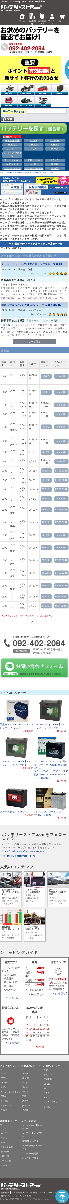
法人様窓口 (32, 22)
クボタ (4, 1128)
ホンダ (4, 1073)
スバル (25, 1087)
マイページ (52, 22)
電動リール (33, 160)
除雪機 (55, 164)
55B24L (46, 452)
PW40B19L (61, 596)
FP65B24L (61, 471)
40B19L (55, 140)
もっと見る (34, 341)
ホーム (22, 21)
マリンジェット (12, 168)
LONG (55, 160)
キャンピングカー (33, 168)
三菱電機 (48, 1079)
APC (46, 1070)
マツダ (25, 1092)
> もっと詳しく (12, 997)
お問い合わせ (7, 1196)
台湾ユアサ (12, 164)
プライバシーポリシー (50, 1193)
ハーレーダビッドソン (11, 1092)
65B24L (12, 144)
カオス (55, 149)
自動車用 (29, 172)
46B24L (46, 471)
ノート (52, 172)
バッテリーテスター (31, 1158)
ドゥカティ (6, 1101)
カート (62, 21)
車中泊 (55, 168)
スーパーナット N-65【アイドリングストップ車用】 (32, 264)
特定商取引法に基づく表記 (24, 1193)
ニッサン (44, 172)
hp (45, 1088)
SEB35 (55, 144)
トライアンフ (7, 1105)
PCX (33, 149)
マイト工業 (6, 1160)
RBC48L (34, 144)
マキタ (4, 1142)
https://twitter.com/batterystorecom (23, 851)
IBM (45, 1097)
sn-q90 (61, 376)
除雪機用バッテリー (31, 1141)
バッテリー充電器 (30, 1153)
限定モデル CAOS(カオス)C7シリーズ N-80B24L (31, 304)
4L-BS (33, 140)
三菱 (24, 1096)
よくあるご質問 (23, 1196)
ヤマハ (4, 1078)
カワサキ (5, 1082)
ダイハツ (26, 1105)
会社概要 (5, 1193)
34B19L (46, 596)
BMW (3, 1096)
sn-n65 (61, 405)
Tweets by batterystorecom (18, 856)
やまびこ (5, 1133)
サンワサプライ (50, 1102)
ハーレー (12, 149)
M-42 (33, 164)
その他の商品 (28, 1121)
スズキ (4, 1087)
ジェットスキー (12, 160)
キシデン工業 (7, 1147)
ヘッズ (4, 1137)
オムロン (48, 1074)
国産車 (37, 172)
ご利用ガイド (42, 22)
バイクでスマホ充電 (12, 154)
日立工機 (5, 1156)
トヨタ (25, 1073)
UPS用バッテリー (53, 1066)
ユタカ (47, 1093)
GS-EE (47, 1084)
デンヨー (5, 1151)
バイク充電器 (12, 140)
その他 (4, 1110)
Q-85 (46, 376)
